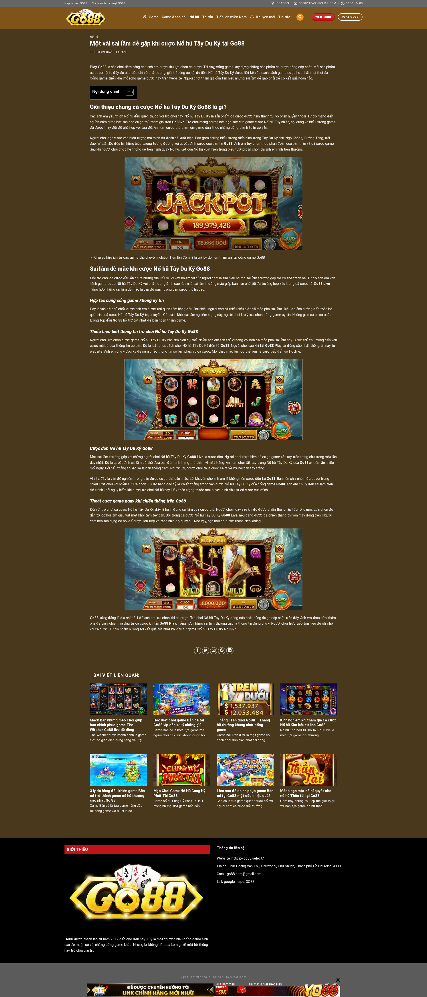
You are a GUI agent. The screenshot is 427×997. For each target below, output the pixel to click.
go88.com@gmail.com (244, 874)
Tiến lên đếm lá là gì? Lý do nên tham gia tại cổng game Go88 (217, 257)
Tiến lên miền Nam (231, 17)
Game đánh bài (174, 17)
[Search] (300, 17)
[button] (128, 92)
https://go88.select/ (248, 858)
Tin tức (284, 17)
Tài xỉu (207, 17)
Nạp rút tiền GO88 (75, 3)
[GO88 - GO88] (100, 18)
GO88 (250, 882)
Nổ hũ (194, 17)
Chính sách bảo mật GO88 (108, 3)
